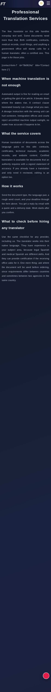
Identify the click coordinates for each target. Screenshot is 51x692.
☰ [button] (48, 3)
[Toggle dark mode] (41, 3)
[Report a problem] (46, 675)
